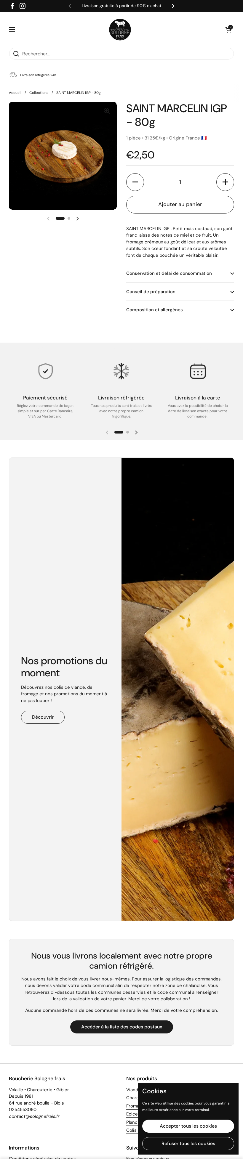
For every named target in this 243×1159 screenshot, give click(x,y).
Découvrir (43, 717)
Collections (38, 92)
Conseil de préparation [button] (150, 292)
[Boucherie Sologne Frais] (120, 29)
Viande (133, 1090)
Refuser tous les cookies (188, 1143)
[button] (228, 30)
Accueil (15, 92)
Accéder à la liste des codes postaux (121, 1027)
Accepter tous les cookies (188, 1126)
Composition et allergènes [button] (154, 310)
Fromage (135, 1106)
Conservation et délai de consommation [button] (169, 273)
